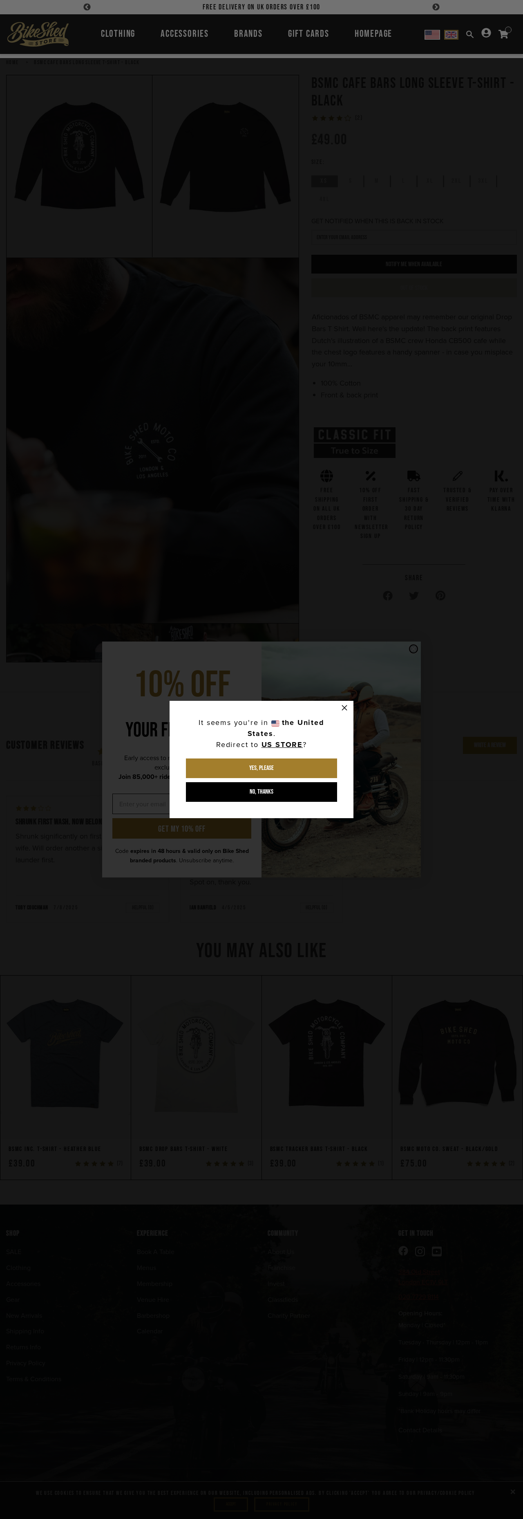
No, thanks (261, 792)
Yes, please (261, 768)
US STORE (282, 744)
